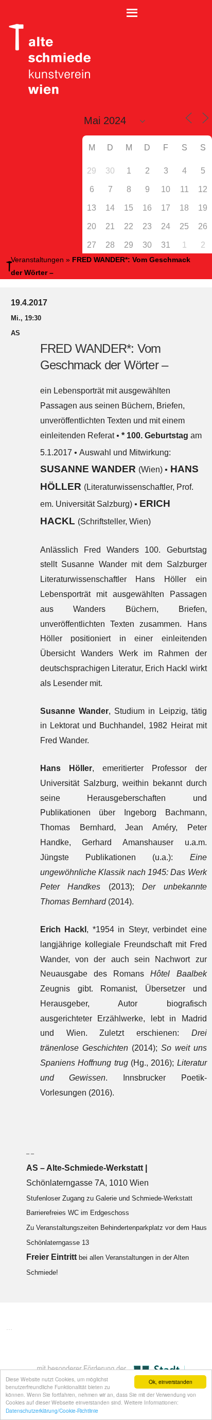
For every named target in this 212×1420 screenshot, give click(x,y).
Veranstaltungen (37, 259)
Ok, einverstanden (170, 1381)
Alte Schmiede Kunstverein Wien (46, 59)
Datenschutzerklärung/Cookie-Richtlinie (52, 1410)
